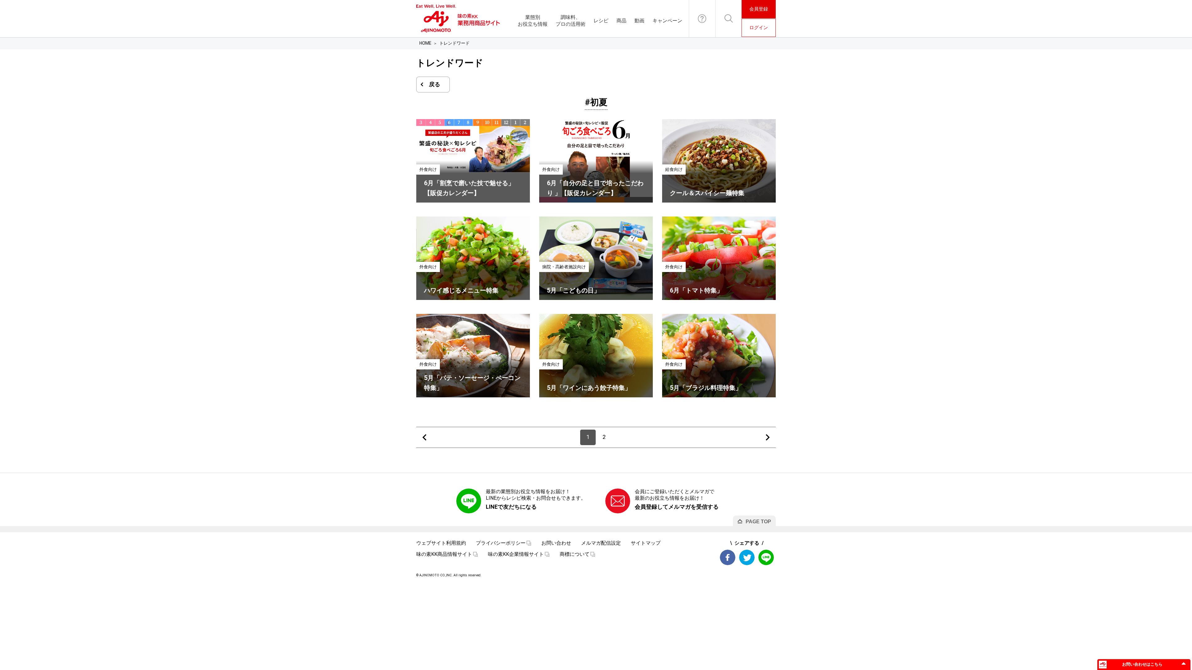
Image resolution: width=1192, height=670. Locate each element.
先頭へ (424, 437)
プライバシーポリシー (501, 543)
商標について (574, 554)
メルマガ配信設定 (601, 543)
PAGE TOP (758, 521)
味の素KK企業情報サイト (516, 554)
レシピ (601, 21)
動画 (639, 21)
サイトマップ (646, 543)
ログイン (758, 27)
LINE (766, 557)
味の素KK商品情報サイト (444, 554)
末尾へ (767, 437)
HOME (425, 43)
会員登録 (758, 9)
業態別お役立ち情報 (533, 20)
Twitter (747, 557)
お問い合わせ (702, 18)
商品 (621, 21)
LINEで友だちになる (511, 506)
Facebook (727, 557)
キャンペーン (667, 21)
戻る (434, 84)
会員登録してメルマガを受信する (677, 506)
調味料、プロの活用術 (570, 20)
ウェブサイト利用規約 (441, 543)
